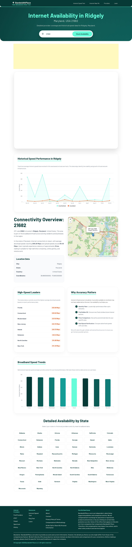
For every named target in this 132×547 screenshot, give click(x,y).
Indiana (39, 447)
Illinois (22, 447)
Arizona (57, 433)
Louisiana (110, 447)
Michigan (75, 454)
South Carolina (75, 474)
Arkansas (75, 433)
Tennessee (110, 474)
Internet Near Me (94, 3)
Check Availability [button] (82, 34)
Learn (116, 3)
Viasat (16, 521)
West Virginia (110, 481)
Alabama (22, 433)
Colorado (110, 433)
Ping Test (32, 518)
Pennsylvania (39, 474)
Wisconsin (22, 488)
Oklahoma (110, 468)
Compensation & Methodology (55, 522)
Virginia (74, 481)
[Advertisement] (66, 56)
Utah (39, 481)
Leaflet (100, 256)
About (48, 513)
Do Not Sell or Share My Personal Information (56, 526)
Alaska (39, 433)
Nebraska (57, 461)
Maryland (40, 454)
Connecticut (22, 440)
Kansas (74, 447)
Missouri (22, 461)
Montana (39, 461)
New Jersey (110, 461)
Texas (22, 481)
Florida (57, 440)
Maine (22, 454)
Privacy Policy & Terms (53, 519)
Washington (92, 481)
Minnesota (92, 454)
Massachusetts (57, 454)
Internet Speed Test (79, 3)
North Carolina (57, 468)
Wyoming (40, 488)
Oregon (22, 474)
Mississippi (110, 454)
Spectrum (17, 524)
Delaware (39, 440)
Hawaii (92, 440)
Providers (107, 3)
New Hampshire (92, 461)
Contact (48, 516)
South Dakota (92, 474)
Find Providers (18, 515)
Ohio (92, 468)
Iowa (57, 447)
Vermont (57, 481)
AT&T (15, 518)
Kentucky (92, 447)
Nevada (74, 461)
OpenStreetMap (108, 256)
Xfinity (16, 527)
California (92, 433)
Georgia (74, 440)
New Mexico (22, 468)
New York (39, 468)
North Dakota (74, 468)
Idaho (110, 440)
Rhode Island (57, 474)
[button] (93, 235)
